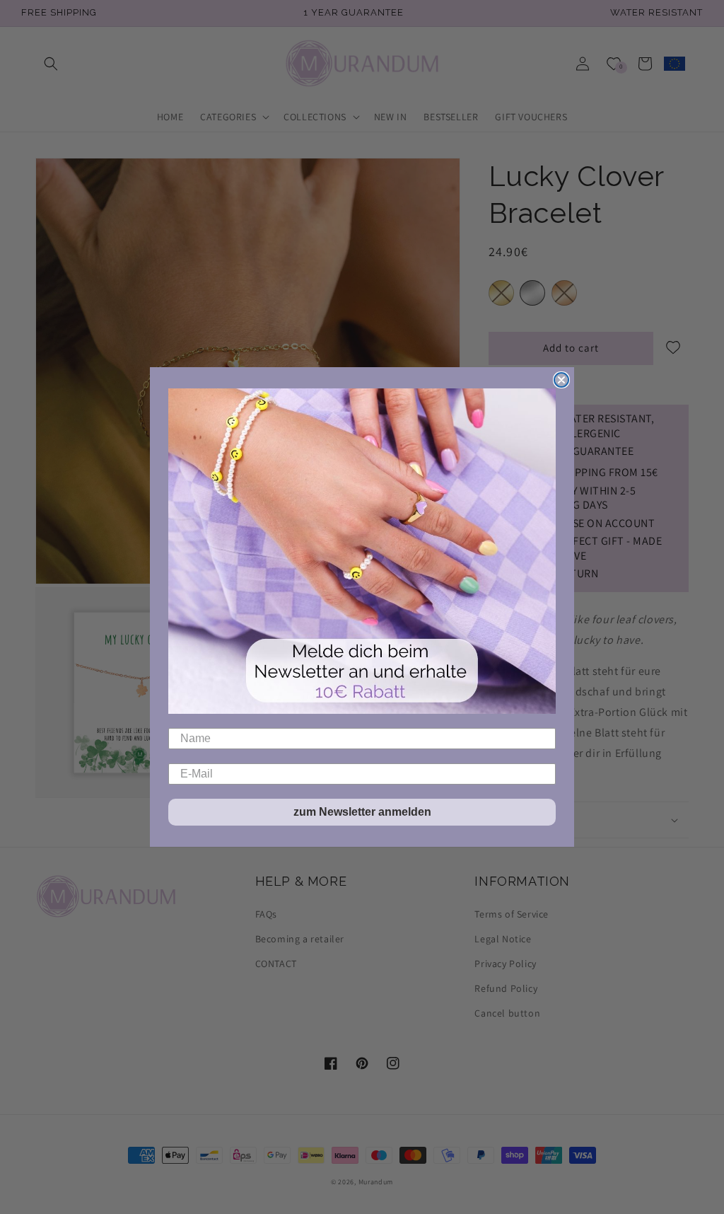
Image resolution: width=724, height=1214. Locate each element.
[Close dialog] (561, 380)
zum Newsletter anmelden (362, 812)
